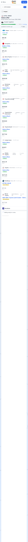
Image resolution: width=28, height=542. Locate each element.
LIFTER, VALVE (6, 183)
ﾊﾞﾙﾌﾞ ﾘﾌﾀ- (5, 33)
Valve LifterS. (6, 116)
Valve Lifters (6, 73)
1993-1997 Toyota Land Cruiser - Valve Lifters (14, 198)
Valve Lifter (5, 59)
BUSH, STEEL (6, 46)
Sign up (24, 2)
